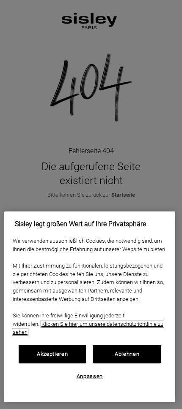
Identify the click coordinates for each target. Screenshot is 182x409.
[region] (89, 306)
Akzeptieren (52, 354)
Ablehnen (127, 354)
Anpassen (90, 376)
